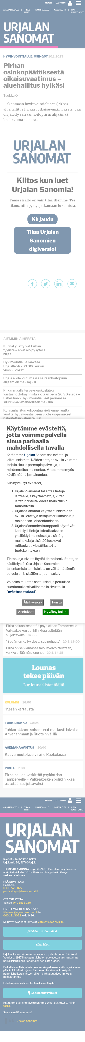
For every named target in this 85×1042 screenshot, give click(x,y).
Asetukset (26, 612)
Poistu (57, 602)
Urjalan (29, 455)
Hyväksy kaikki (55, 612)
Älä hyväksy (33, 602)
